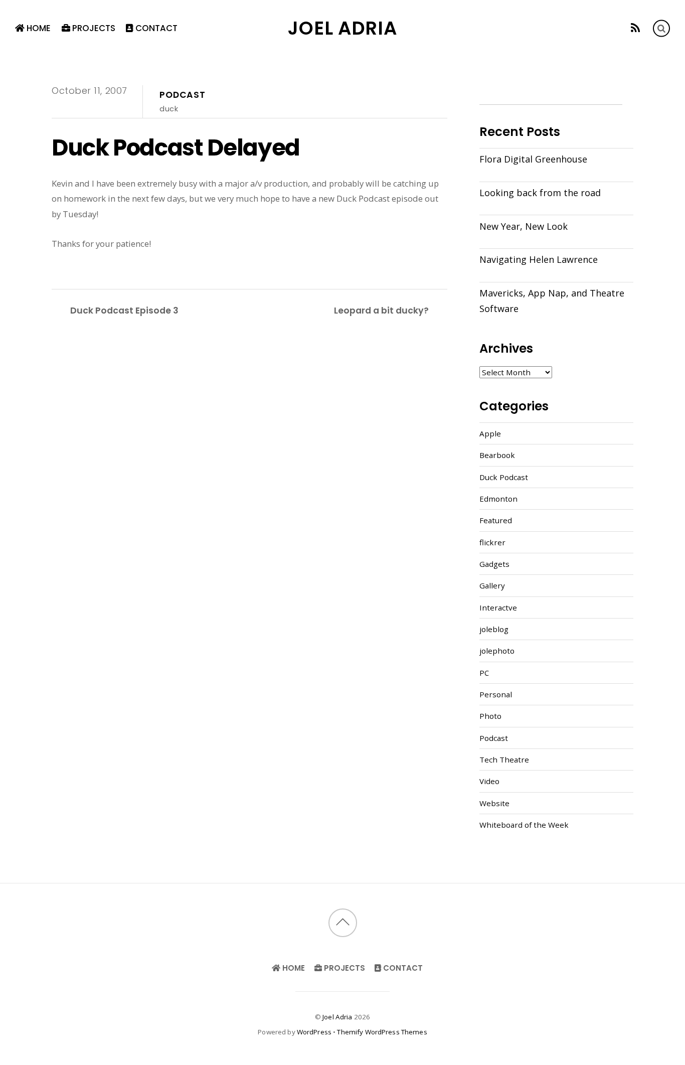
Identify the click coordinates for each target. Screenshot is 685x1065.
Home (38, 28)
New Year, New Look (523, 226)
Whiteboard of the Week (524, 825)
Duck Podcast (503, 477)
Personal (495, 694)
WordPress (314, 1031)
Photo (490, 716)
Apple (490, 433)
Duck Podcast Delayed (176, 147)
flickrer (492, 542)
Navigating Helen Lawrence (538, 259)
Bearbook (497, 455)
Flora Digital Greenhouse (533, 159)
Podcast (182, 95)
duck (168, 108)
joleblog (493, 629)
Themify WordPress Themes (382, 1031)
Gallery (492, 585)
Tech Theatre (504, 759)
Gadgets (494, 564)
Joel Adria (337, 1016)
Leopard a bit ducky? (381, 310)
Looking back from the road (540, 193)
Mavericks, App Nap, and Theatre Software (551, 300)
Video (489, 781)
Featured (495, 520)
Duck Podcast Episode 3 (124, 310)
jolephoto (497, 651)
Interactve (498, 607)
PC (484, 673)
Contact (155, 28)
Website (494, 803)
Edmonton (498, 499)
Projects (92, 28)
